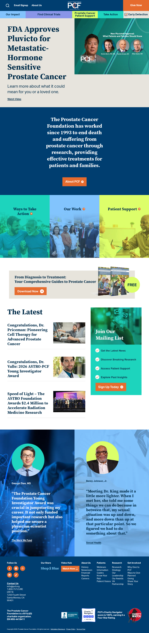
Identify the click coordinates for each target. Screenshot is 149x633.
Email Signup (21, 5)
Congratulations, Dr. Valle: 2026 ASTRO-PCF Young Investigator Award (28, 368)
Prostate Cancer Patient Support (85, 14)
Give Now (136, 5)
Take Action (110, 14)
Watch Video (14, 99)
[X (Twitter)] (16, 568)
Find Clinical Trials (49, 14)
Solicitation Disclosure (58, 629)
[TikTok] (16, 575)
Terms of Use (81, 629)
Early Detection (138, 14)
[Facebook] (9, 568)
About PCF (73, 181)
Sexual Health (93, 543)
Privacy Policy (70, 629)
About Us (37, 5)
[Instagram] (22, 568)
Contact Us (12, 584)
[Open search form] (7, 5)
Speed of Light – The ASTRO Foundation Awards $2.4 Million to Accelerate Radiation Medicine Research (27, 403)
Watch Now (69, 569)
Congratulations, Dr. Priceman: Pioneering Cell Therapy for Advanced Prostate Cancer (27, 334)
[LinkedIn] (9, 575)
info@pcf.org (13, 586)
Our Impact (13, 14)
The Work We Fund (22, 540)
